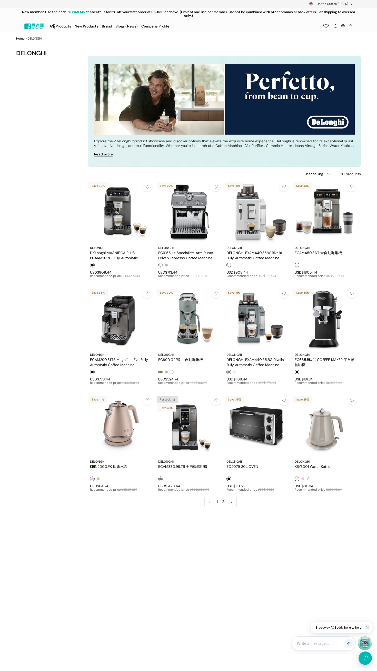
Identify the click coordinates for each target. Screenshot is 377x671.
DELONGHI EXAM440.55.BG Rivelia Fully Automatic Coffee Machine (255, 362)
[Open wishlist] (326, 26)
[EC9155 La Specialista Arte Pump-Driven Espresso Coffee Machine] (188, 212)
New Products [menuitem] (86, 26)
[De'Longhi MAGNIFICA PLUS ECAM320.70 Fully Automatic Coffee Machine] (120, 212)
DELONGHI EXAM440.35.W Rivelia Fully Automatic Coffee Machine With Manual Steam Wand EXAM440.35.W (254, 255)
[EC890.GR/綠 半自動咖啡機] (188, 319)
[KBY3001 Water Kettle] (325, 426)
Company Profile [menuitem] (155, 26)
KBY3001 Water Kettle (312, 466)
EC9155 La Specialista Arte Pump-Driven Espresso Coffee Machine (186, 255)
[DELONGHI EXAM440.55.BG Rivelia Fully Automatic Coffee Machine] (256, 319)
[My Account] (343, 26)
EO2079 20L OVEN (242, 466)
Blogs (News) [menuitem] (126, 26)
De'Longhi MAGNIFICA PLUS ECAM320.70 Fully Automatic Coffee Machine (114, 255)
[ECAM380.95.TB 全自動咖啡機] (188, 426)
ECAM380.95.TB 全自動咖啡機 (182, 466)
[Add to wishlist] (147, 186)
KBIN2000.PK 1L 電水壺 (108, 466)
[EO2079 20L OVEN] (256, 426)
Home (20, 38)
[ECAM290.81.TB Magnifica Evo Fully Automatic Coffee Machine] (120, 319)
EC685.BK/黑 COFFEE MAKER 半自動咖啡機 (324, 362)
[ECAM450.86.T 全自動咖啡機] (325, 212)
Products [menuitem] (63, 26)
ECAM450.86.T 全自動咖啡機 (318, 252)
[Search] (335, 26)
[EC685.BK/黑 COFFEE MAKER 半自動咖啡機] (325, 319)
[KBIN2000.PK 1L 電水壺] (120, 426)
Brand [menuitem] (107, 26)
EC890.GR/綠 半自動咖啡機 (180, 359)
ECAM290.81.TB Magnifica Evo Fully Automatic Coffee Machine (119, 362)
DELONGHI (97, 247)
